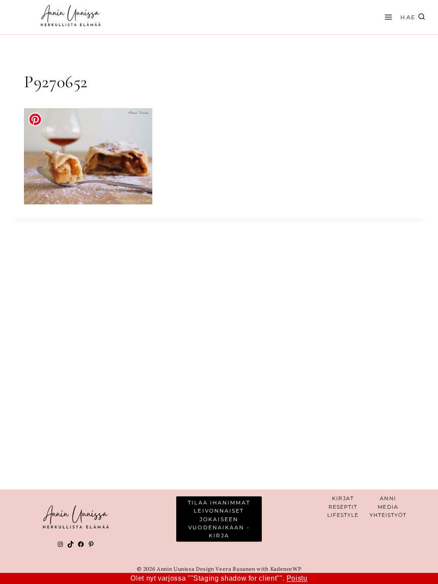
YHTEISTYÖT (388, 515)
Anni (388, 498)
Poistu (297, 578)
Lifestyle (343, 515)
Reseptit (343, 507)
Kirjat (343, 498)
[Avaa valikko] (387, 17)
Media (388, 507)
